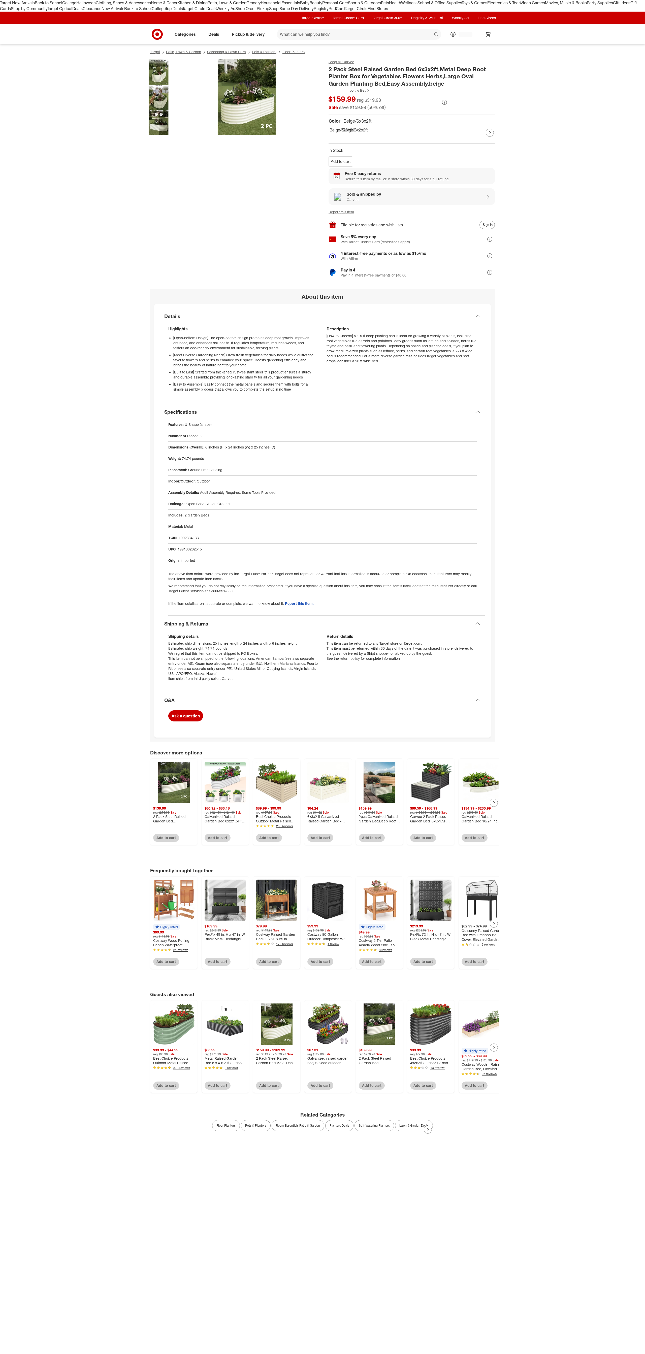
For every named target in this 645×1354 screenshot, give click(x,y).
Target (155, 52)
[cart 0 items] (488, 34)
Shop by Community (29, 8)
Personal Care (335, 2)
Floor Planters (293, 52)
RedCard (337, 8)
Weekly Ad (225, 8)
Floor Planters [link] (226, 1125)
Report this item (341, 212)
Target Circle (356, 8)
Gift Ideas (621, 2)
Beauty (315, 2)
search (436, 34)
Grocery (253, 2)
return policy (350, 658)
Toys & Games (474, 2)
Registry (321, 8)
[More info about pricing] (444, 102)
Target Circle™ (313, 18)
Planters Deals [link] (339, 1125)
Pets (385, 2)
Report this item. (299, 603)
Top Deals (173, 8)
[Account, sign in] (463, 34)
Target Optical (59, 8)
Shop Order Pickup (252, 8)
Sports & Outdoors (364, 2)
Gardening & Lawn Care (226, 52)
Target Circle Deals (199, 8)
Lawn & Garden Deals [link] (414, 1125)
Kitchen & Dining (192, 2)
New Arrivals (113, 8)
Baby (304, 2)
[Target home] (157, 34)
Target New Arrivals (17, 2)
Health (395, 2)
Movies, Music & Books (566, 2)
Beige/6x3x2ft (335, 129)
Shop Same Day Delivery (291, 8)
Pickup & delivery (248, 34)
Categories (185, 34)
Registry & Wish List (427, 18)
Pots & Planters (264, 52)
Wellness (409, 2)
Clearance (92, 8)
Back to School (48, 2)
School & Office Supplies (439, 2)
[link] (349, 90)
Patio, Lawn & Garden (227, 2)
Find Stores (378, 8)
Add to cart (341, 161)
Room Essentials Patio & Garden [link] (298, 1125)
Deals (77, 8)
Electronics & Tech (504, 2)
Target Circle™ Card (348, 18)
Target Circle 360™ (387, 18)
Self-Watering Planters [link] (374, 1125)
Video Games (533, 2)
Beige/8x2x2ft (348, 129)
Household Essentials (280, 2)
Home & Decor (164, 2)
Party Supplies (600, 2)
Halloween (86, 2)
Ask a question (186, 715)
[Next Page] (490, 133)
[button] (349, 90)
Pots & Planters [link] (255, 1125)
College (69, 2)
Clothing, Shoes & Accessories (123, 2)
